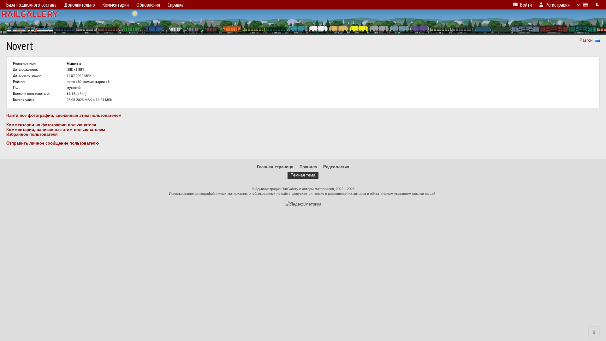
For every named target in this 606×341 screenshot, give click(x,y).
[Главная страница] (303, 22)
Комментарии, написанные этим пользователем (55, 129)
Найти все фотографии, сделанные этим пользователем (64, 115)
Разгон (585, 40)
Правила (308, 167)
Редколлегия (336, 167)
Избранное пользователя (32, 134)
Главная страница (275, 167)
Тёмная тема (303, 175)
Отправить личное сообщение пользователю (52, 143)
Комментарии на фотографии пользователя (51, 125)
